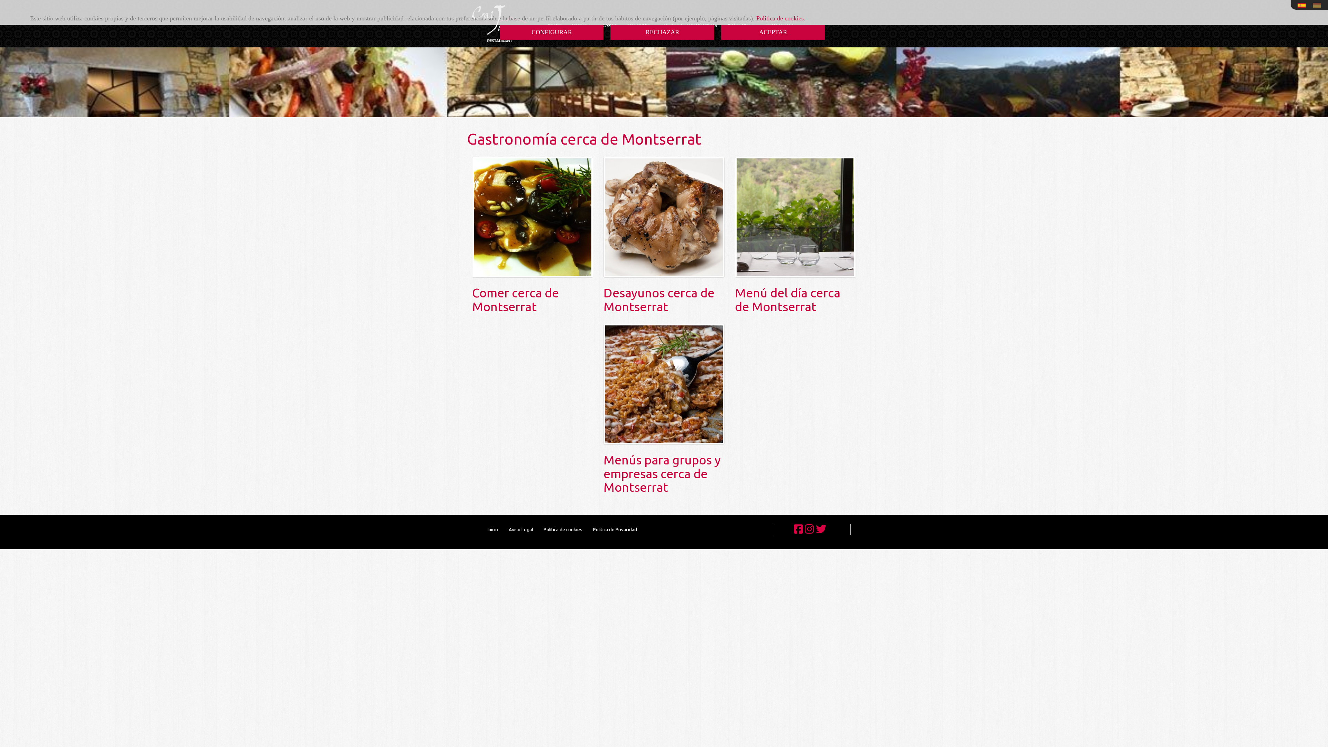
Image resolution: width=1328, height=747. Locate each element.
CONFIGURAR (552, 32)
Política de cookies (780, 18)
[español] (1303, 5)
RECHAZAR (662, 32)
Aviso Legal (521, 529)
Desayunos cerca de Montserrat (658, 300)
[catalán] (1319, 5)
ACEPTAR (773, 32)
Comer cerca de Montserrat (515, 300)
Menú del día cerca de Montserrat (787, 300)
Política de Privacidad (615, 529)
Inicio (493, 529)
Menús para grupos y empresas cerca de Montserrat (662, 473)
